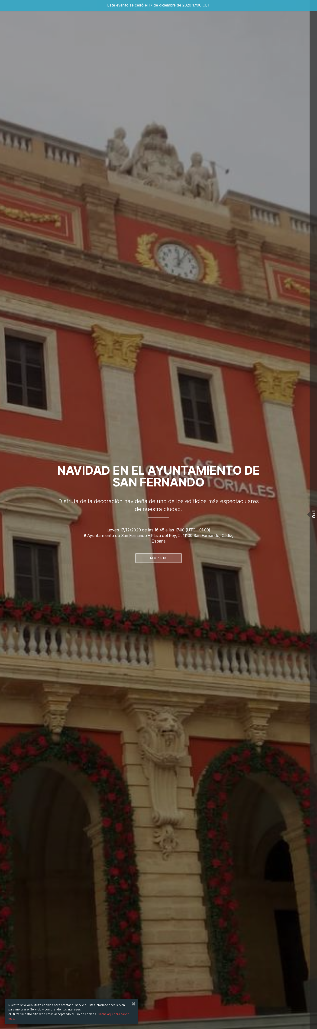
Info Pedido (158, 558)
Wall (313, 514)
